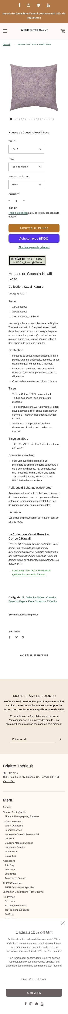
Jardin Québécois (14, 825)
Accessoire (9, 861)
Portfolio (9, 914)
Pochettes (10, 869)
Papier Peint (11, 851)
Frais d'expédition (18, 213)
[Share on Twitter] (16, 637)
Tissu (11, 159)
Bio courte (10, 901)
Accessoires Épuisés (15, 878)
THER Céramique (12, 883)
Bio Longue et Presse (16, 905)
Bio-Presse (9, 897)
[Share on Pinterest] (23, 637)
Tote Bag (9, 865)
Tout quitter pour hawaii (17, 910)
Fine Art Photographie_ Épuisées (22, 816)
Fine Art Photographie (14, 812)
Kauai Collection (13, 830)
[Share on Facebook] (10, 637)
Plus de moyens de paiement (34, 247)
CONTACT (9, 781)
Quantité (13, 194)
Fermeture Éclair (18, 176)
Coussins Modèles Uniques (19, 843)
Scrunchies (10, 873)
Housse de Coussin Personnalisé (22, 834)
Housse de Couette (15, 847)
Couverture (10, 856)
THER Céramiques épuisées (19, 887)
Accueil (6, 44)
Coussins (9, 838)
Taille (11, 141)
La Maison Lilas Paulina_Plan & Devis (23, 892)
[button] (11, 119)
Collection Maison (12, 821)
